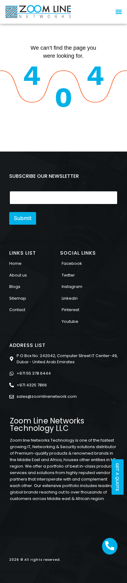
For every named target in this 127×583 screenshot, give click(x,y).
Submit (22, 218)
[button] (119, 11)
